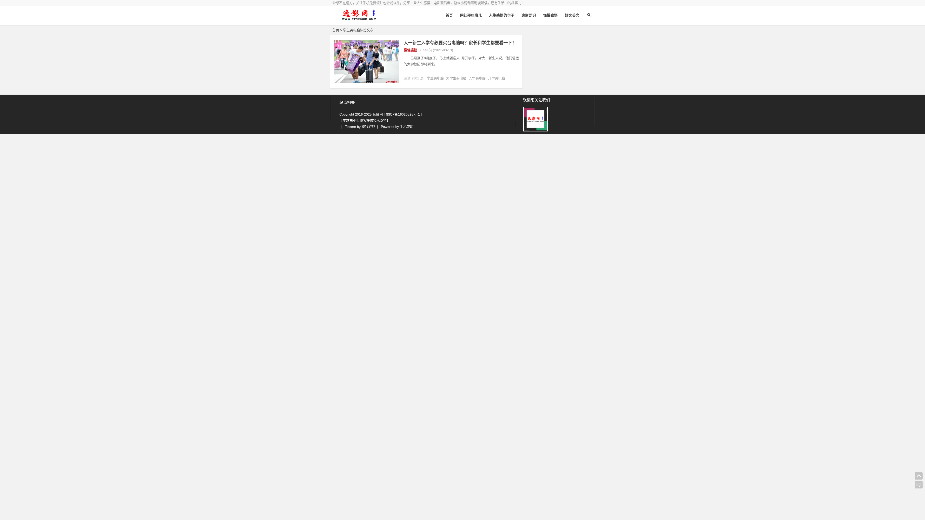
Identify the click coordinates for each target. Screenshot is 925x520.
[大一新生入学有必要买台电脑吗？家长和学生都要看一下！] (366, 82)
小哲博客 (359, 120)
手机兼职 (406, 127)
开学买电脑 (496, 78)
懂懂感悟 (550, 15)
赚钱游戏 (368, 127)
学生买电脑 (435, 78)
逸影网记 (529, 15)
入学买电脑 (477, 78)
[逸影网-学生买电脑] (358, 18)
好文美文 (572, 15)
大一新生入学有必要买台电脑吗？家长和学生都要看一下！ (460, 42)
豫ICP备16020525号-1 (403, 114)
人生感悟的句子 (501, 15)
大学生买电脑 (456, 78)
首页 (449, 15)
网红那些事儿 (471, 15)
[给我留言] (919, 485)
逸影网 (378, 114)
